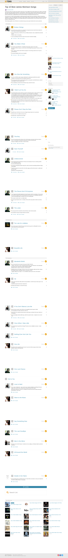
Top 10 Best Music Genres (35, 520)
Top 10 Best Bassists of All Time (36, 514)
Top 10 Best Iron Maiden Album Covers (36, 527)
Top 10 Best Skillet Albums (54, 526)
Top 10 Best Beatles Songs (16, 514)
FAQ (21, 554)
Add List (28, 1)
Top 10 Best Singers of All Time (55, 502)
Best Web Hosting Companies (54, 21)
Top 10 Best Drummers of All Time (55, 515)
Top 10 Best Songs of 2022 (16, 504)
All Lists (20, 1)
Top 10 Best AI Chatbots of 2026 (54, 9)
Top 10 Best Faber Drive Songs (55, 532)
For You (32, 1)
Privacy (16, 554)
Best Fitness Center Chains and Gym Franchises (55, 16)
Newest (24, 1)
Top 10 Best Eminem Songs (54, 520)
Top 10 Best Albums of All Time (16, 509)
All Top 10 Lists (7, 4)
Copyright (19, 554)
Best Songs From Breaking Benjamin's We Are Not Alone (35, 533)
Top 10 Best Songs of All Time (35, 502)
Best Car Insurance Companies (54, 13)
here (52, 148)
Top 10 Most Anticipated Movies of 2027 (55, 11)
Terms (13, 554)
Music (11, 4)
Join (46, 1)
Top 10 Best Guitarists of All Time (54, 509)
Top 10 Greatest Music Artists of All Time (36, 509)
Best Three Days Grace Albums (15, 533)
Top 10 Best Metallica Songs (16, 520)
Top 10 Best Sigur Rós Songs (16, 526)
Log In (43, 1)
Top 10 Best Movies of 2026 (53, 7)
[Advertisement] (26, 65)
